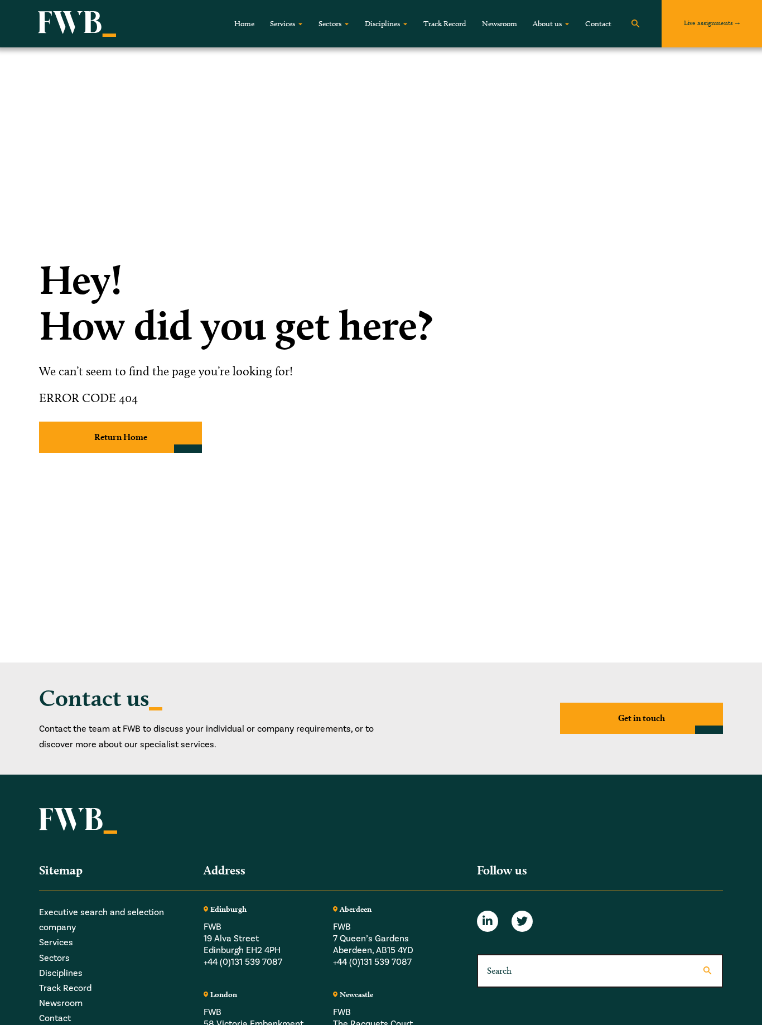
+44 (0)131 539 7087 (243, 962)
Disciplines (382, 23)
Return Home (120, 437)
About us (547, 23)
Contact (598, 23)
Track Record (444, 23)
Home (244, 23)
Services (282, 23)
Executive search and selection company (101, 920)
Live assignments (708, 22)
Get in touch (641, 718)
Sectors (330, 23)
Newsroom (499, 23)
